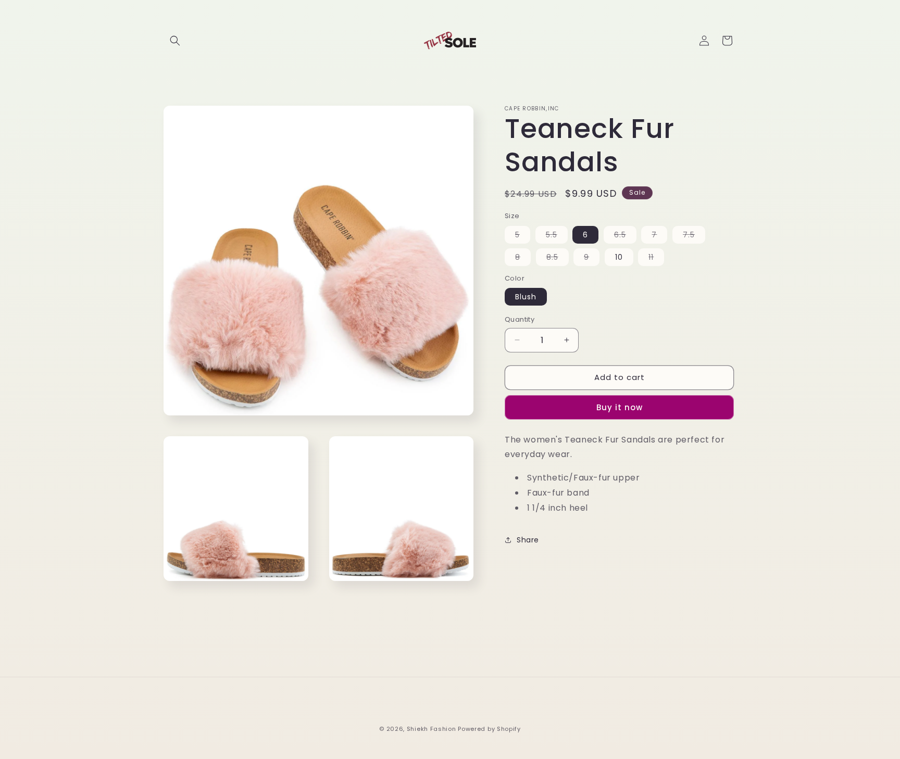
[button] (175, 40)
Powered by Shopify (489, 729)
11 (656, 258)
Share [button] (528, 540)
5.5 (557, 236)
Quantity (519, 319)
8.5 (557, 258)
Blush (525, 297)
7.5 (694, 236)
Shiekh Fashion (431, 729)
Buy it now (619, 407)
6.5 (625, 236)
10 (619, 257)
